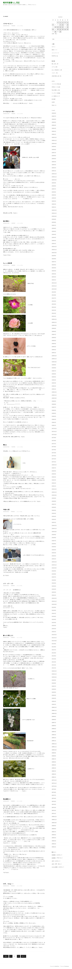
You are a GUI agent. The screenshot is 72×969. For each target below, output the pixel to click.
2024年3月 (54, 201)
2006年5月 (54, 837)
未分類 (53, 102)
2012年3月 (54, 625)
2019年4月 (54, 380)
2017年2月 (54, 458)
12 (67, 24)
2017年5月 (54, 449)
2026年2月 (54, 131)
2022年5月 (54, 267)
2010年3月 (54, 698)
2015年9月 (54, 498)
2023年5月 (54, 231)
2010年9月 (54, 680)
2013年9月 (54, 570)
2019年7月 (54, 370)
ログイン (53, 46)
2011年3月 (54, 661)
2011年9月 (54, 643)
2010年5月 (54, 692)
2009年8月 (54, 719)
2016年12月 (54, 464)
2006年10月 (54, 822)
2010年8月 (54, 683)
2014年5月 (54, 546)
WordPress (57, 966)
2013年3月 (54, 589)
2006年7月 (54, 831)
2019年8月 (54, 367)
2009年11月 (54, 710)
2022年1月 (54, 279)
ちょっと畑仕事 (7, 263)
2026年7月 (54, 116)
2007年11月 (54, 783)
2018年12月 (54, 392)
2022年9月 (54, 255)
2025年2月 (54, 167)
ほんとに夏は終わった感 (57, 69)
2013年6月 (54, 580)
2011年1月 (54, 668)
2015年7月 (54, 504)
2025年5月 (54, 158)
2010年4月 (54, 695)
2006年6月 (54, 834)
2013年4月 (54, 586)
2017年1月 (54, 461)
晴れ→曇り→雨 (55, 63)
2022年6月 (54, 264)
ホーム (4, 9)
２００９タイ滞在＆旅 (56, 84)
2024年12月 (54, 173)
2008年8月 (54, 755)
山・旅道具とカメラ (56, 96)
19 (67, 27)
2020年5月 (54, 340)
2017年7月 (54, 443)
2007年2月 (54, 810)
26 (67, 29)
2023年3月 (54, 237)
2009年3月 (54, 734)
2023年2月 (54, 240)
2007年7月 (54, 795)
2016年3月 (54, 480)
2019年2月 (54, 386)
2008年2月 (54, 774)
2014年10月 (54, 531)
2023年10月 (54, 216)
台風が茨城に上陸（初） (57, 76)
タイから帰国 (54, 867)
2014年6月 (54, 543)
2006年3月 (54, 843)
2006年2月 (54, 846)
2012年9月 (54, 607)
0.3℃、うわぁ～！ (8, 883)
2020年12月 (54, 319)
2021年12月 (54, 283)
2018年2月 (54, 422)
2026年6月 (54, 119)
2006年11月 (54, 819)
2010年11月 (54, 674)
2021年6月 (54, 301)
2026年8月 (54, 113)
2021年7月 (54, 298)
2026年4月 (54, 125)
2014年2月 (54, 555)
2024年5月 (54, 195)
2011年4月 (54, 658)
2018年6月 (54, 410)
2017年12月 (54, 428)
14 (55, 27)
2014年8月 (54, 537)
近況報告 (53, 854)
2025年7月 (54, 152)
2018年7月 (54, 407)
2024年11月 (54, 176)
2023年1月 (54, 243)
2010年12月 (54, 671)
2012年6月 (54, 616)
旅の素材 (53, 99)
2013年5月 (54, 583)
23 (60, 29)
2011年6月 (54, 652)
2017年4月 (54, 452)
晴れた (5, 445)
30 (60, 31)
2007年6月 (54, 798)
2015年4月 (54, 513)
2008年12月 (54, 743)
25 (65, 29)
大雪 (53, 860)
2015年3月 (54, 516)
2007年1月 (54, 813)
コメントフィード (55, 52)
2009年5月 (54, 728)
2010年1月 (54, 704)
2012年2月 (54, 628)
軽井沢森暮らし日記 (11, 3)
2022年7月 (54, 261)
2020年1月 (54, 352)
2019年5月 (54, 376)
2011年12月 (54, 634)
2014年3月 (54, 552)
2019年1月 (54, 389)
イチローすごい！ (8, 23)
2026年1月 (54, 134)
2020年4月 (54, 343)
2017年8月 (54, 440)
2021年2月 (54, 313)
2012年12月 (54, 598)
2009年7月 (54, 722)
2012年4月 (54, 622)
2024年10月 (54, 179)
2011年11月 (54, 637)
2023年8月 (54, 222)
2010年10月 (54, 677)
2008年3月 (54, 771)
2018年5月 (54, 413)
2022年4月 (54, 270)
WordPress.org (55, 55)
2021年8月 (54, 295)
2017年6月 (54, 446)
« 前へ (6, 956)
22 (57, 29)
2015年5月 (54, 510)
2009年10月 (54, 713)
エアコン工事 (54, 66)
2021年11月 (54, 286)
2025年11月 (54, 140)
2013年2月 (54, 592)
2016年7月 (54, 467)
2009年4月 (54, 731)
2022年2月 (54, 276)
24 (62, 29)
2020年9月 (54, 328)
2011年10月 (54, 640)
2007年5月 (54, 801)
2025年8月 (54, 149)
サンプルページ (11, 9)
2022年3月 (54, 273)
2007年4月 (54, 804)
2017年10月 (54, 434)
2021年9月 (54, 292)
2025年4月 (54, 161)
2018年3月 (54, 419)
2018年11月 (54, 395)
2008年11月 (54, 746)
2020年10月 (54, 325)
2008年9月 (54, 752)
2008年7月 (54, 759)
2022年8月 (54, 258)
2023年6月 (54, 228)
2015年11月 (54, 492)
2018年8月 (54, 404)
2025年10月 (54, 143)
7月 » (56, 33)
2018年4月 (54, 416)
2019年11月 (54, 358)
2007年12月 (54, 780)
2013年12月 (54, 561)
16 (60, 27)
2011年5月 (54, 655)
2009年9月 (54, 716)
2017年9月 (54, 437)
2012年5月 (54, 619)
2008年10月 (54, 749)
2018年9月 (54, 401)
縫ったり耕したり (8, 635)
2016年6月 (54, 470)
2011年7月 (54, 649)
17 (62, 27)
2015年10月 (54, 495)
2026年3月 (54, 128)
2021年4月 (54, 307)
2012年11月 (54, 601)
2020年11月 (54, 322)
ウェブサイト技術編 (56, 93)
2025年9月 (54, 146)
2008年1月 (54, 777)
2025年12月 (54, 137)
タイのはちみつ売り (8, 111)
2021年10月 (54, 289)
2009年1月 (54, 740)
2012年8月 (54, 610)
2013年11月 (54, 564)
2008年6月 (54, 762)
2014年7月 (54, 540)
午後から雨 (6, 509)
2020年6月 (54, 337)
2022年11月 (54, 249)
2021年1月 (54, 316)
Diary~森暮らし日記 (56, 90)
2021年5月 (54, 304)
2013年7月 (54, 577)
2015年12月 (54, 489)
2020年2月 (54, 349)
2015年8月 (54, 501)
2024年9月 (54, 182)
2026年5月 (54, 122)
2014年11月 (54, 528)
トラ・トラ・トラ (8, 583)
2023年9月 (54, 219)
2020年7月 (54, 334)
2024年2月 (54, 204)
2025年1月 (54, 170)
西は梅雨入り (7, 799)
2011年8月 (54, 646)
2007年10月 (54, 786)
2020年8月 (54, 331)
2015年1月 (54, 522)
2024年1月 (54, 207)
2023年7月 (54, 225)
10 (62, 24)
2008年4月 (54, 768)
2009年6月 (54, 725)
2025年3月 (54, 164)
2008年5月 (54, 765)
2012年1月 (54, 631)
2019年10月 (54, 361)
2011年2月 (54, 665)
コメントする (20, 25)
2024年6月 (54, 192)
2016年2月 (54, 483)
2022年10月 (54, 252)
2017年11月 (54, 431)
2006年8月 (54, 828)
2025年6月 (54, 155)
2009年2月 (54, 737)
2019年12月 (54, 355)
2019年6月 (54, 373)
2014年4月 (54, 549)
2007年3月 (54, 807)
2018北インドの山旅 (56, 87)
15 (57, 27)
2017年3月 (54, 455)
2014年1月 (54, 558)
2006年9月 (54, 825)
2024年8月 (54, 185)
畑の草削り (6, 221)
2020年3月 (54, 346)
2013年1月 (54, 595)
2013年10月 (54, 567)
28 (55, 31)
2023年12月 (54, 210)
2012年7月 (54, 613)
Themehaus (66, 966)
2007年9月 (54, 789)
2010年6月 (54, 689)
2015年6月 (54, 507)
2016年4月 (54, 477)
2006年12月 (54, 816)
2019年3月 (54, 383)
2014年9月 (54, 534)
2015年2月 (54, 519)
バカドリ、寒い (55, 72)
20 (53, 29)
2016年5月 (54, 473)
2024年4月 (54, 198)
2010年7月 (54, 686)
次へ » (23, 956)
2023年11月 (54, 213)
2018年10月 (54, 398)
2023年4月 (54, 234)
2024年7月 (54, 188)
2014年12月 (54, 525)
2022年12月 (54, 246)
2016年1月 (54, 486)
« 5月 (53, 33)
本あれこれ (54, 105)
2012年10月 (54, 604)
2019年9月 (54, 364)
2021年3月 (54, 310)
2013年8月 (54, 574)
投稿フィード (54, 49)
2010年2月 (54, 701)
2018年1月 (54, 425)
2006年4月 (54, 840)
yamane (13, 25)
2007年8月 (54, 792)
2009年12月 (54, 707)
